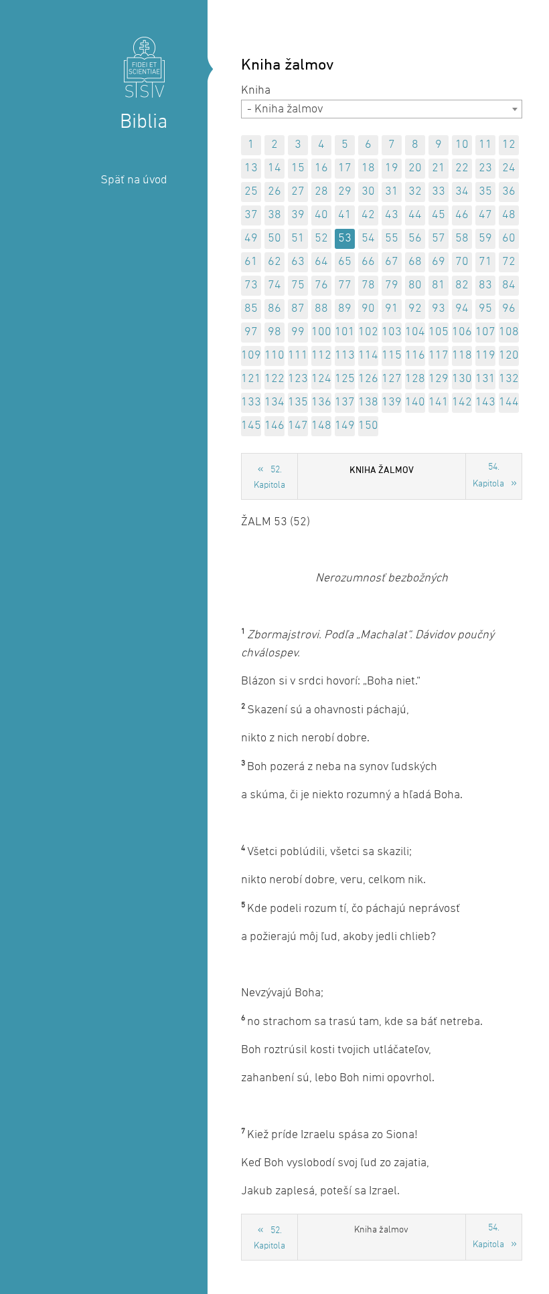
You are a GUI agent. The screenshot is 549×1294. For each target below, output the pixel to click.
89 (344, 309)
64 (321, 262)
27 (298, 192)
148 (321, 426)
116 (415, 356)
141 (438, 402)
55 (391, 239)
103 (392, 332)
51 (298, 239)
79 (391, 285)
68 (415, 262)
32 (415, 192)
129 (438, 379)
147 (298, 426)
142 (462, 402)
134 (274, 402)
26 (274, 192)
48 (509, 215)
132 (509, 379)
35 (485, 192)
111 (298, 356)
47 (485, 215)
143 (485, 402)
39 (298, 215)
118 (462, 356)
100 (321, 332)
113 (345, 356)
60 (509, 239)
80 (415, 285)
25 (251, 192)
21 (438, 168)
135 (298, 402)
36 (509, 192)
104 (415, 332)
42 (368, 215)
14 (274, 168)
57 (438, 239)
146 (274, 426)
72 (509, 262)
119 (485, 356)
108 (509, 332)
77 (344, 285)
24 (509, 168)
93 (438, 309)
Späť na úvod (133, 180)
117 (438, 356)
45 (438, 215)
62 (274, 262)
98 (274, 332)
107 (485, 332)
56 (415, 239)
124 (321, 379)
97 (251, 332)
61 (251, 262)
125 (345, 379)
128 (415, 379)
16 (321, 168)
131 (485, 379)
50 (274, 239)
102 (368, 332)
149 (345, 426)
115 (392, 356)
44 (415, 215)
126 (368, 379)
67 (391, 262)
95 (485, 309)
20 (415, 168)
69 (438, 262)
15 (298, 168)
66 (368, 262)
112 (321, 356)
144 (509, 402)
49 (251, 239)
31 (391, 192)
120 (509, 356)
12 (509, 145)
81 (438, 285)
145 (251, 426)
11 (485, 145)
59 (485, 239)
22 (462, 168)
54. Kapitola (488, 476)
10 (462, 145)
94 (462, 309)
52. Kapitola (269, 477)
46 (462, 215)
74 (274, 285)
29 (344, 192)
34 (462, 192)
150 (368, 426)
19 (391, 168)
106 (462, 332)
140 (415, 402)
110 (274, 356)
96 (509, 309)
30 (368, 192)
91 (391, 309)
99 (298, 332)
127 (392, 379)
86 (274, 309)
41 (344, 215)
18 (368, 168)
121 (251, 379)
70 (462, 262)
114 (368, 356)
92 (415, 309)
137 (345, 402)
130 (462, 379)
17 (344, 168)
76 (321, 285)
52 (321, 239)
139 (392, 402)
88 (321, 309)
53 (344, 239)
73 (251, 285)
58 (462, 239)
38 (274, 215)
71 (485, 262)
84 (509, 285)
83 (485, 285)
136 (321, 402)
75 (298, 285)
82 (462, 285)
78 (368, 285)
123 (298, 379)
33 (438, 192)
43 (391, 215)
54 (368, 239)
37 (251, 215)
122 (274, 379)
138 (368, 402)
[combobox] (381, 109)
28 (321, 192)
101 (345, 332)
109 (251, 356)
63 (298, 262)
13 (251, 168)
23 (485, 168)
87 (298, 309)
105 (438, 332)
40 (321, 215)
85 (251, 309)
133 (251, 402)
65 (344, 262)
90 (368, 309)
